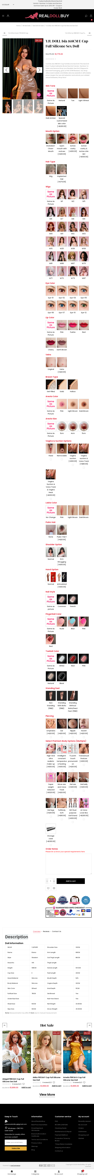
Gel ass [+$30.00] (73, 785)
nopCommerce (15, 1165)
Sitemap (34, 1146)
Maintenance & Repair (63, 1131)
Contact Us (56, 931)
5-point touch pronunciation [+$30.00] (73, 761)
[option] (16, 1060)
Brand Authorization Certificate (38, 1135)
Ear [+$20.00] (62, 732)
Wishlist (81, 1138)
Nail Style (50, 591)
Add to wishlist (48, 888)
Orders (81, 1128)
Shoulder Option (54, 544)
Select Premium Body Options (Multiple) (66, 741)
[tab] (36, 931)
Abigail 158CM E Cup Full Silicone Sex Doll (13, 1080)
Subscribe (16, 1148)
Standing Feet (53, 688)
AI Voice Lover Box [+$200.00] (83, 813)
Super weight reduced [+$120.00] (51, 788)
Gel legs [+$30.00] (51, 811)
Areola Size (51, 418)
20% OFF (56, 1033)
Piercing (50, 716)
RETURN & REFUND (61, 1125)
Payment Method (61, 1135)
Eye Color (50, 283)
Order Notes (52, 849)
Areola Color (52, 396)
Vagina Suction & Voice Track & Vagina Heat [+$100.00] (51, 488)
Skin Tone (50, 85)
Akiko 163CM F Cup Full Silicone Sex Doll (46, 1078)
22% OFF (38, 40)
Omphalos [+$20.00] (50, 732)
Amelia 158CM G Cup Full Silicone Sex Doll (74, 1078)
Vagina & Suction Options (58, 441)
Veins (48, 354)
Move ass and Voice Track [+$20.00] (62, 788)
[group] (16, 1052)
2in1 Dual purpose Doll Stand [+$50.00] (73, 814)
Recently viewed (84, 1121)
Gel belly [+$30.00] (84, 785)
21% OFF (26, 1033)
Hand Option (52, 569)
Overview (36, 931)
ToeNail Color (52, 651)
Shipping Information (62, 1147)
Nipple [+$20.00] (73, 732)
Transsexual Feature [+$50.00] (84, 758)
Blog (33, 1150)
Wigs (48, 186)
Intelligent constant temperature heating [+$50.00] (62, 761)
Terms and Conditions (39, 1139)
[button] (39, 70)
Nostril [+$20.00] (84, 732)
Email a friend (54, 888)
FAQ (56, 1121)
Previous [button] (4, 1025)
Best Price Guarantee (39, 1125)
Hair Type (50, 161)
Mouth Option (52, 131)
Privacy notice (36, 1143)
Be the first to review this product (68, 59)
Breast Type (52, 377)
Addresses (82, 1131)
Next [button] (89, 1025)
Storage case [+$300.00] (50, 838)
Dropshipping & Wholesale (37, 1129)
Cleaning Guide (60, 1128)
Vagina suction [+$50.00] (73, 458)
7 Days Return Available (63, 1144)
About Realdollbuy (38, 1121)
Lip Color (50, 317)
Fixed (51, 455)
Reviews (46, 931)
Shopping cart (83, 1135)
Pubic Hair (51, 522)
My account (82, 1125)
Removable (62, 455)
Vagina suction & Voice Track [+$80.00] (84, 459)
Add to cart (71, 881)
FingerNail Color (53, 614)
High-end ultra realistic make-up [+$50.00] (51, 761)
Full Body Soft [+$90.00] (62, 813)
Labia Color (51, 502)
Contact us (59, 1151)
